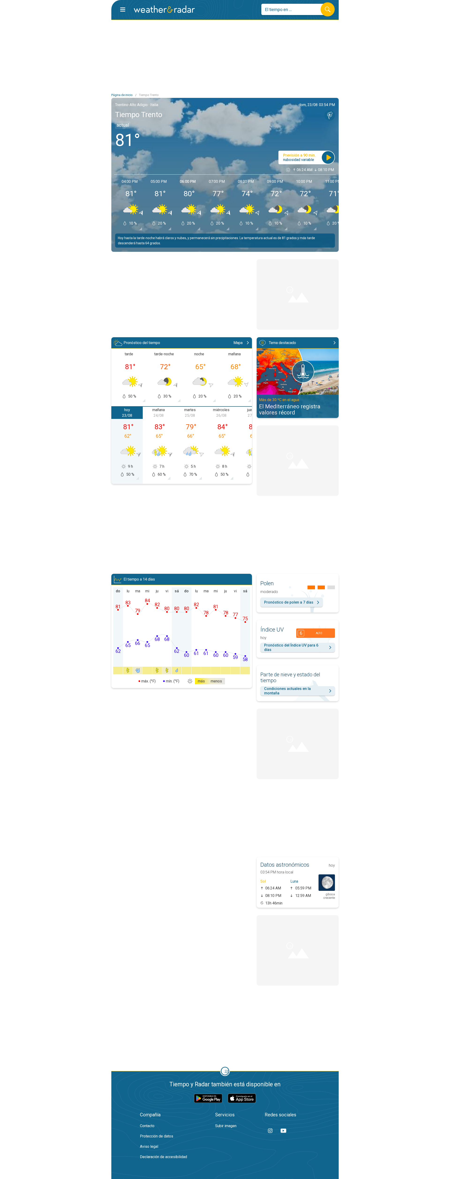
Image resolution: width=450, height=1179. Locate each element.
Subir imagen (225, 1126)
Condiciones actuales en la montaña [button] (287, 690)
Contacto (147, 1126)
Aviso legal (149, 1146)
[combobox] (294, 9)
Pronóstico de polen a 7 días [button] (288, 602)
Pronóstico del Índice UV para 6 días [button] (291, 647)
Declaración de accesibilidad (163, 1157)
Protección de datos (156, 1136)
